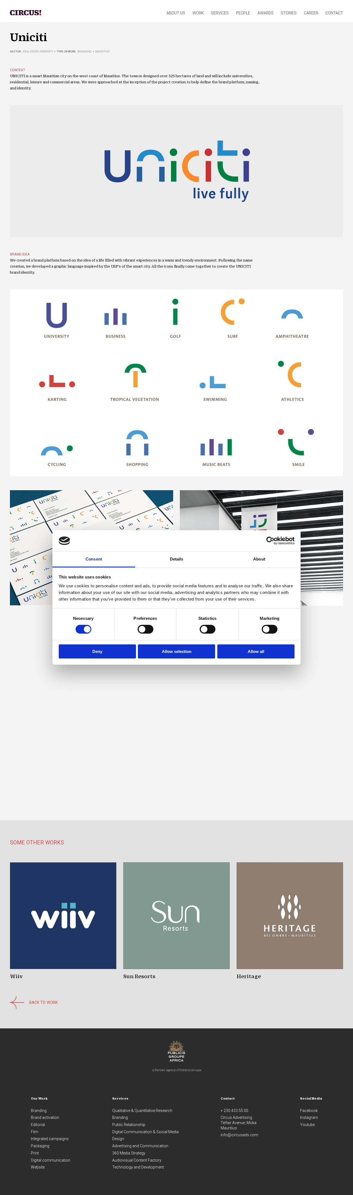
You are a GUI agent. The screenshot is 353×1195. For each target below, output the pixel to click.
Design (118, 1139)
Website (38, 1167)
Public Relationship (128, 1124)
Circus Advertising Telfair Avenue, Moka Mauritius (238, 1122)
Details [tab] (176, 559)
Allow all (256, 651)
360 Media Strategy (128, 1153)
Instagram (309, 1117)
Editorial (38, 1124)
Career (311, 13)
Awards (266, 13)
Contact (334, 13)
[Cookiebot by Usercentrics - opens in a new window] (270, 541)
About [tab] (259, 559)
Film (34, 1132)
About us (176, 13)
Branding (39, 1110)
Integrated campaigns (50, 1139)
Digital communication (50, 1160)
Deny (97, 651)
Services (220, 13)
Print (35, 1153)
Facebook (309, 1110)
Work (198, 13)
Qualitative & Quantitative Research (142, 1110)
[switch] (145, 629)
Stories (288, 13)
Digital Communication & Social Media (145, 1132)
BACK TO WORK (43, 1002)
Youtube (307, 1124)
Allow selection (176, 651)
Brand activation (45, 1117)
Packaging (40, 1146)
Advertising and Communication (140, 1146)
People (243, 13)
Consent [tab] (93, 559)
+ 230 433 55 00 (234, 1110)
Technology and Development (138, 1167)
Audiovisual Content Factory (136, 1160)
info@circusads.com (239, 1135)
